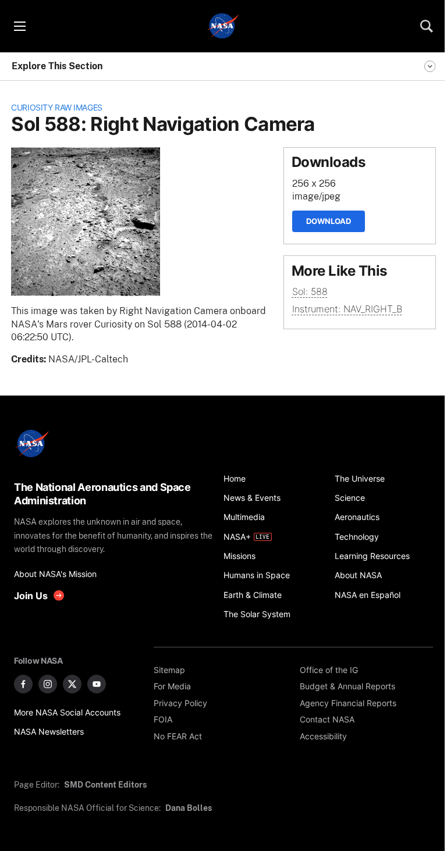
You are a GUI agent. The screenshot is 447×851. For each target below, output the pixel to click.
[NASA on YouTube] (96, 684)
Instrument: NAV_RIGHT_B (347, 309)
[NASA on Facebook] (23, 684)
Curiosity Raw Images (56, 107)
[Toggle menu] (19, 26)
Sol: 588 (310, 291)
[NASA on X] (72, 684)
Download (328, 221)
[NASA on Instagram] (47, 684)
